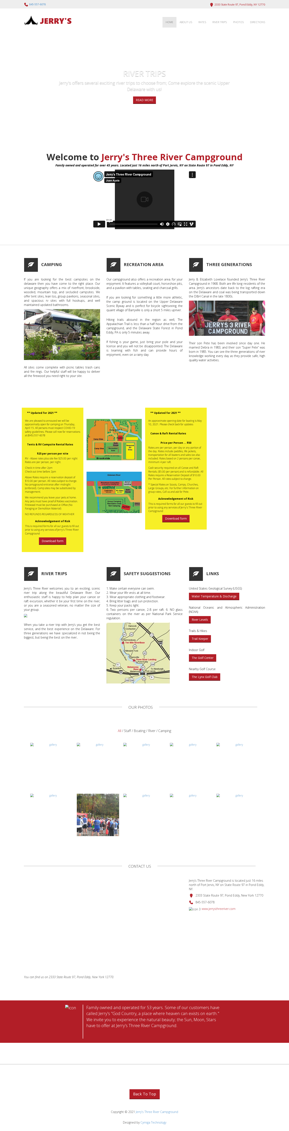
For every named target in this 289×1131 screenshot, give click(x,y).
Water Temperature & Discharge (214, 596)
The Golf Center (202, 658)
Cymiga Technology (153, 1122)
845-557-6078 (37, 4)
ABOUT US (186, 22)
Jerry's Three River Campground (157, 1112)
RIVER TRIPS (219, 22)
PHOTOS (238, 22)
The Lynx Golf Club (204, 677)
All (119, 730)
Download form (52, 541)
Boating (139, 730)
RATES (202, 22)
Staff (128, 730)
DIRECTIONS (257, 22)
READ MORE (144, 100)
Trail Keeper (200, 639)
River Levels (200, 620)
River (152, 730)
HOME (169, 22)
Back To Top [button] (144, 1093)
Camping (164, 730)
